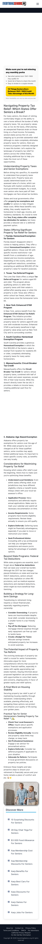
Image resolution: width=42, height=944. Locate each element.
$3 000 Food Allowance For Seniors (22, 841)
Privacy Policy (31, 928)
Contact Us (19, 928)
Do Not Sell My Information (21, 935)
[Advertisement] (21, 42)
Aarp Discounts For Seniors (20, 893)
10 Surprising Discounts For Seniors (22, 821)
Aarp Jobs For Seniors (22, 912)
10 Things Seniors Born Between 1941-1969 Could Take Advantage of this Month (21, 91)
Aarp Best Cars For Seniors (20, 883)
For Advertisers (33, 930)
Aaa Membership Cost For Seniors (22, 852)
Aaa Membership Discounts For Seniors (21, 862)
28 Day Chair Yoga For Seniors (21, 831)
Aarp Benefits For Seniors (19, 872)
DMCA (23, 930)
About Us (9, 928)
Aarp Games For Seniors (19, 903)
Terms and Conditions (11, 930)
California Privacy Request (21, 933)
